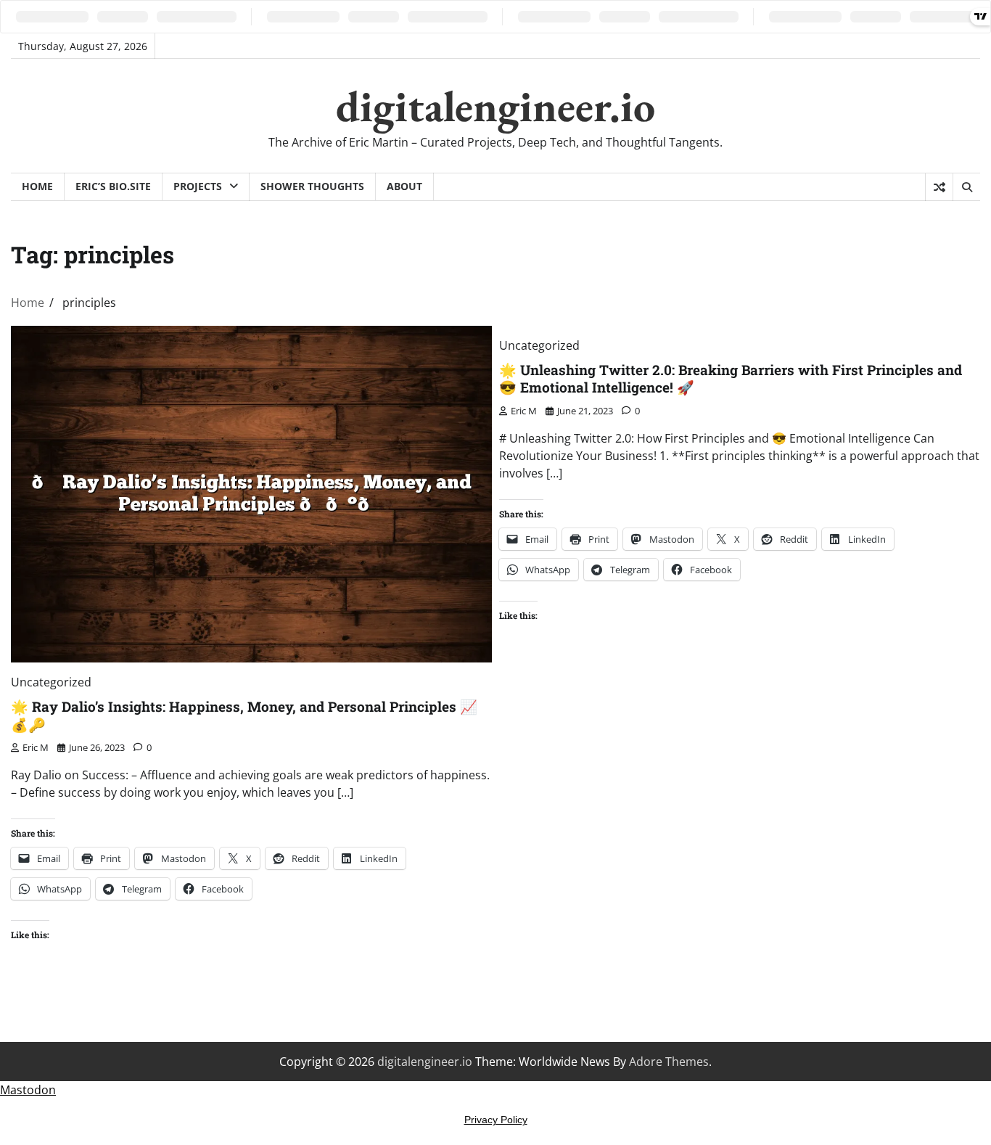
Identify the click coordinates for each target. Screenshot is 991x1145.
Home (37, 186)
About (404, 186)
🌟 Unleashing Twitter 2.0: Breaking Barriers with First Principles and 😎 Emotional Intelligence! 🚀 (730, 379)
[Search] (966, 187)
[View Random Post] (939, 187)
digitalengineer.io (495, 106)
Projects (197, 186)
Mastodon (28, 1090)
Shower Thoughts (312, 186)
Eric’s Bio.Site (113, 186)
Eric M (35, 747)
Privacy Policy (495, 1119)
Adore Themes (669, 1062)
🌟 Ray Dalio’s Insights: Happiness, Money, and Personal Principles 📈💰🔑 (244, 715)
